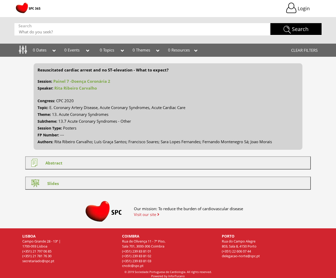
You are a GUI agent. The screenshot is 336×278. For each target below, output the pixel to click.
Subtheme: (47, 121)
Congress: (46, 100)
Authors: (45, 141)
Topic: (43, 107)
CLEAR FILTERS (304, 50)
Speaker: (45, 88)
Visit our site (145, 214)
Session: (45, 81)
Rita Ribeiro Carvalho (75, 88)
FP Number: (48, 134)
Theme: (44, 114)
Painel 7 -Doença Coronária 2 (81, 81)
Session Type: (50, 128)
